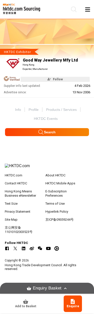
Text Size (11, 203)
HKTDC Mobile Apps (60, 183)
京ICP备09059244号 (59, 219)
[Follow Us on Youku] (56, 248)
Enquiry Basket (47, 288)
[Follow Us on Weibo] (32, 248)
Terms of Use (55, 203)
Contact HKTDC (16, 183)
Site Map (11, 219)
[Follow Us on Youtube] (48, 248)
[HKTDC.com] (47, 168)
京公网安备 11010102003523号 (19, 230)
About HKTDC (55, 175)
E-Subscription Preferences (56, 193)
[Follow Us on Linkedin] (23, 248)
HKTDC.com (13, 175)
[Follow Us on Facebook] (7, 248)
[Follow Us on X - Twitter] (15, 248)
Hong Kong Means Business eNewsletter (20, 193)
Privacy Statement (17, 211)
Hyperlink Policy (56, 211)
